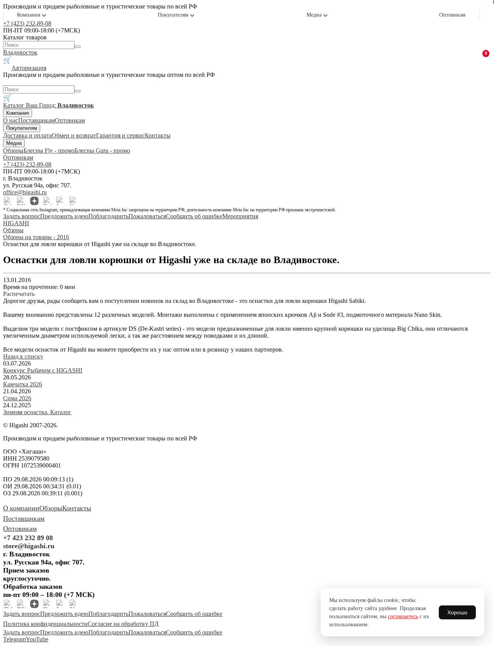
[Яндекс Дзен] (34, 201)
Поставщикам (36, 120)
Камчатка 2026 (22, 384)
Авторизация (29, 68)
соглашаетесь (403, 616)
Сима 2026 (17, 398)
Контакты (158, 135)
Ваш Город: (60, 105)
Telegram (14, 639)
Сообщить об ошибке (194, 216)
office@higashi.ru (25, 192)
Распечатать (19, 294)
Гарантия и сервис (120, 135)
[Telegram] (8, 201)
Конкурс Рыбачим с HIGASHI (42, 370)
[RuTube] (47, 201)
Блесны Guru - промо (102, 150)
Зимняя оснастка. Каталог (37, 412)
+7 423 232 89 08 (28, 538)
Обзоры (13, 150)
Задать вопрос (21, 216)
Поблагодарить (108, 216)
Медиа (313, 15)
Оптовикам (452, 15)
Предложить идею (64, 216)
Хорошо (457, 612)
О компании (21, 508)
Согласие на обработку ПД (123, 623)
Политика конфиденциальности (45, 623)
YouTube (37, 639)
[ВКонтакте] (21, 201)
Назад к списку (23, 356)
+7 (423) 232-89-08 (27, 23)
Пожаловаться (147, 216)
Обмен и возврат (74, 135)
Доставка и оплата (27, 135)
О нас (10, 120)
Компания (28, 15)
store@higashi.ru (28, 546)
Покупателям (173, 15)
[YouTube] (74, 201)
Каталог (14, 105)
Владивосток (20, 52)
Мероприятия (240, 216)
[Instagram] (61, 201)
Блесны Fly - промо (49, 150)
